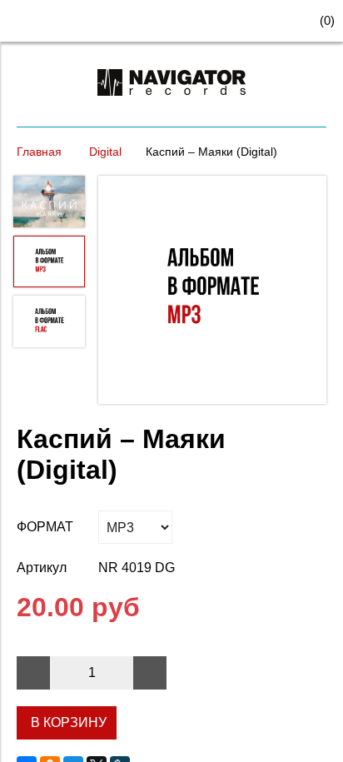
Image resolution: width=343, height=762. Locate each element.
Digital (105, 151)
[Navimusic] (171, 103)
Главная (39, 151)
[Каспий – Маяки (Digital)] (212, 291)
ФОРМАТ (45, 527)
